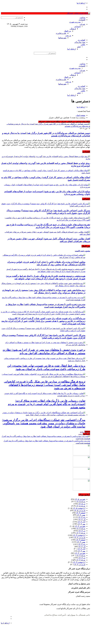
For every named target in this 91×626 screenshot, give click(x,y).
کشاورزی (81, 40)
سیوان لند (71, 615)
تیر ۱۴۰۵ (81, 504)
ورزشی (68, 35)
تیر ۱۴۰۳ (81, 558)
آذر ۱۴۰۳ (81, 546)
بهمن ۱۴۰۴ (81, 515)
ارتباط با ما (81, 3)
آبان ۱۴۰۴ (81, 522)
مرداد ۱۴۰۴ (80, 528)
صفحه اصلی (80, 115)
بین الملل (67, 31)
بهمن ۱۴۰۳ (81, 542)
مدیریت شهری (75, 22)
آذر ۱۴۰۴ (81, 519)
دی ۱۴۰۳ (81, 544)
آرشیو (82, 432)
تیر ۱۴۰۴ (81, 531)
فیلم (79, 47)
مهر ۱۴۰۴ (81, 524)
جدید (82, 251)
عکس (83, 44)
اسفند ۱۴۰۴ (80, 513)
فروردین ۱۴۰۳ (79, 564)
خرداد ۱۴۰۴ (80, 533)
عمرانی (82, 24)
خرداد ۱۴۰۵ (80, 506)
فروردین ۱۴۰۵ (79, 510)
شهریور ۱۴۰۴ (80, 526)
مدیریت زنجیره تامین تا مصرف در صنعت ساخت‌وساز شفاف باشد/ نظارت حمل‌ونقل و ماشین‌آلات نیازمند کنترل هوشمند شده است (45, 305)
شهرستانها (62, 38)
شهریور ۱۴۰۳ (80, 553)
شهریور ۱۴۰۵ (80, 499)
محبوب (87, 251)
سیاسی (82, 17)
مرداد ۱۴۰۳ (80, 555)
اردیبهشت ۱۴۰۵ (79, 508)
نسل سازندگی (79, 42)
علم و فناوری (61, 33)
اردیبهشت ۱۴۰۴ (79, 535)
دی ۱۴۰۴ (81, 517)
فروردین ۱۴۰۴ (79, 537)
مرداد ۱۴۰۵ (80, 501)
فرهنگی (73, 29)
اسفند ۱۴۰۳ (80, 540)
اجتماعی (77, 26)
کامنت (77, 251)
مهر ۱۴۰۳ (81, 551)
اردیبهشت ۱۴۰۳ (79, 562)
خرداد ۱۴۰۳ (80, 560)
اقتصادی (82, 20)
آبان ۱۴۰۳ (81, 549)
